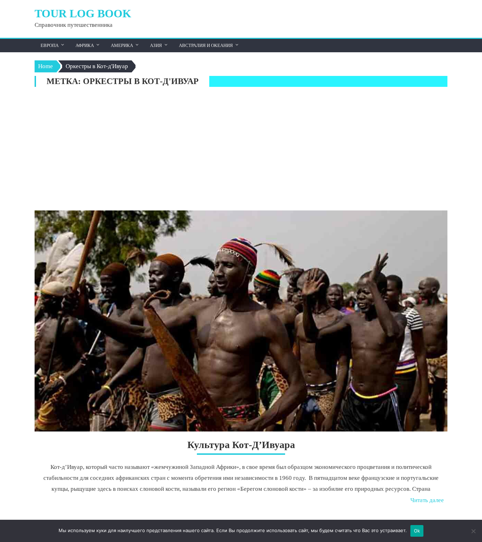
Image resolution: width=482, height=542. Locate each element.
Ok (417, 531)
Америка (122, 45)
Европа (50, 45)
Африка (85, 45)
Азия (156, 45)
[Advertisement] (241, 150)
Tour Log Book (83, 13)
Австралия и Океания (206, 45)
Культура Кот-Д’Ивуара (241, 444)
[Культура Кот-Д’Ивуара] (241, 320)
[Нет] (473, 531)
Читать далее (427, 500)
